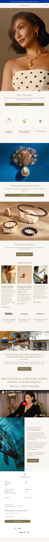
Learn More (33, 460)
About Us (7, 481)
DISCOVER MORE (24, 104)
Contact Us (7, 497)
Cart (26, 483)
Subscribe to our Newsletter (16, 510)
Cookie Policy (28, 489)
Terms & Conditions (9, 489)
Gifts (26, 481)
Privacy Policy (8, 491)
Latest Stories (8, 483)
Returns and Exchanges (10, 493)
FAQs (26, 491)
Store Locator (28, 497)
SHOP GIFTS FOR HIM (24, 254)
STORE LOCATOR (24, 368)
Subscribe (17, 521)
